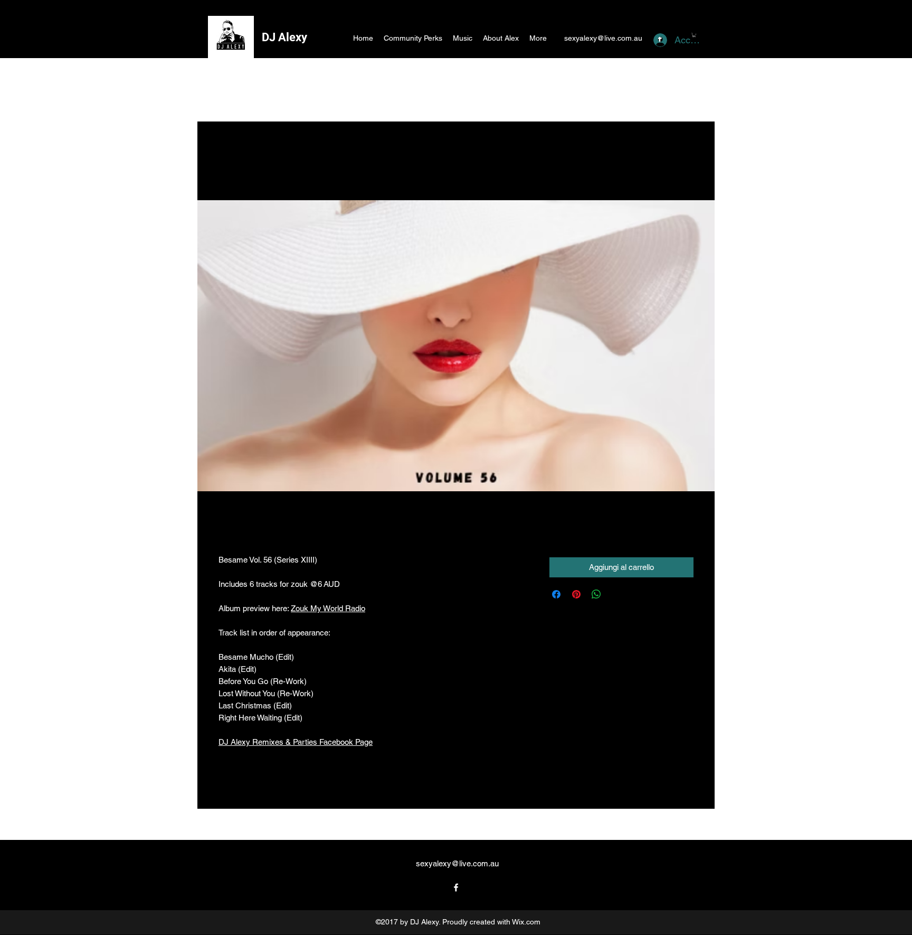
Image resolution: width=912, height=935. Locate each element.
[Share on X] (616, 594)
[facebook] (456, 887)
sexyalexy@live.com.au (603, 38)
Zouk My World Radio (328, 608)
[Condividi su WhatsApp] (596, 594)
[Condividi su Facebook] (556, 594)
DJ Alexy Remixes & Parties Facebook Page (295, 741)
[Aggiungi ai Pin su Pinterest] (576, 594)
